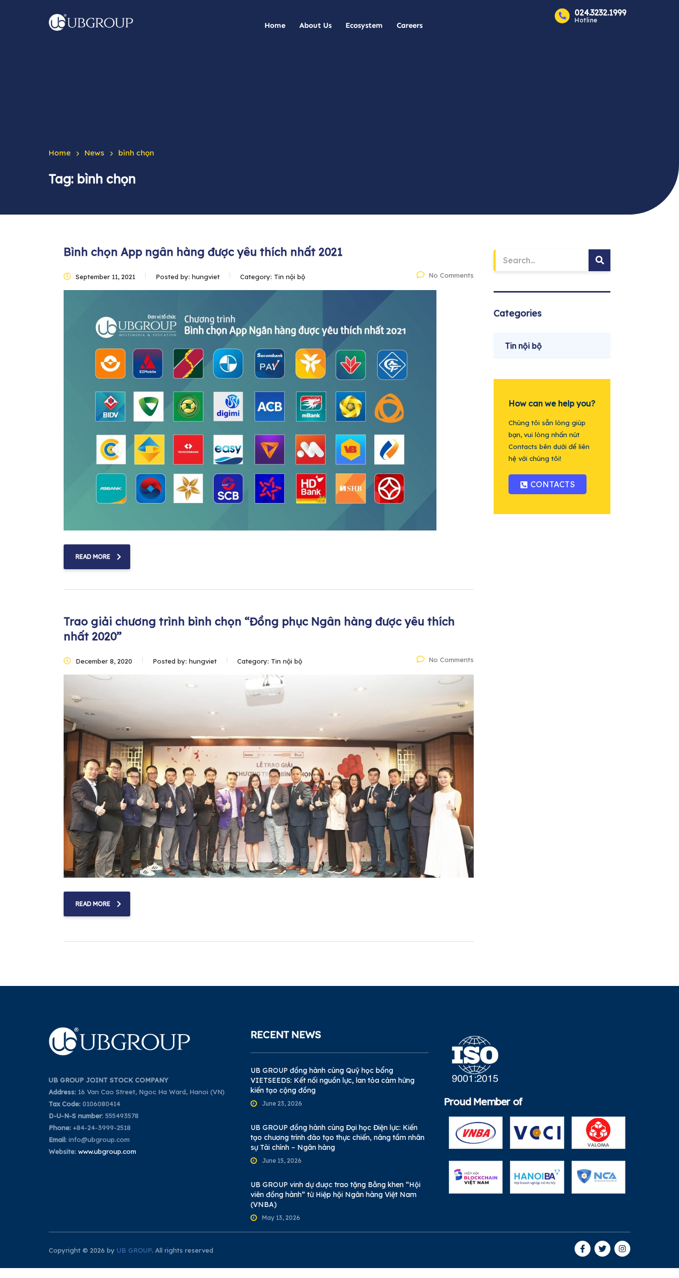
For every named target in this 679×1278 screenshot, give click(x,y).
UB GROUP (134, 1250)
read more (93, 556)
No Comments (451, 275)
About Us (315, 25)
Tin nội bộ (523, 346)
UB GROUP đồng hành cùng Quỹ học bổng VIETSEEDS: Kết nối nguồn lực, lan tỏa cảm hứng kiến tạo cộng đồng (333, 1080)
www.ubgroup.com (107, 1151)
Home (274, 25)
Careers (410, 25)
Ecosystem (364, 25)
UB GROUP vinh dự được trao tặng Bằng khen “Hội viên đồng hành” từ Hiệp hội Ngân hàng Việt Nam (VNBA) (336, 1194)
